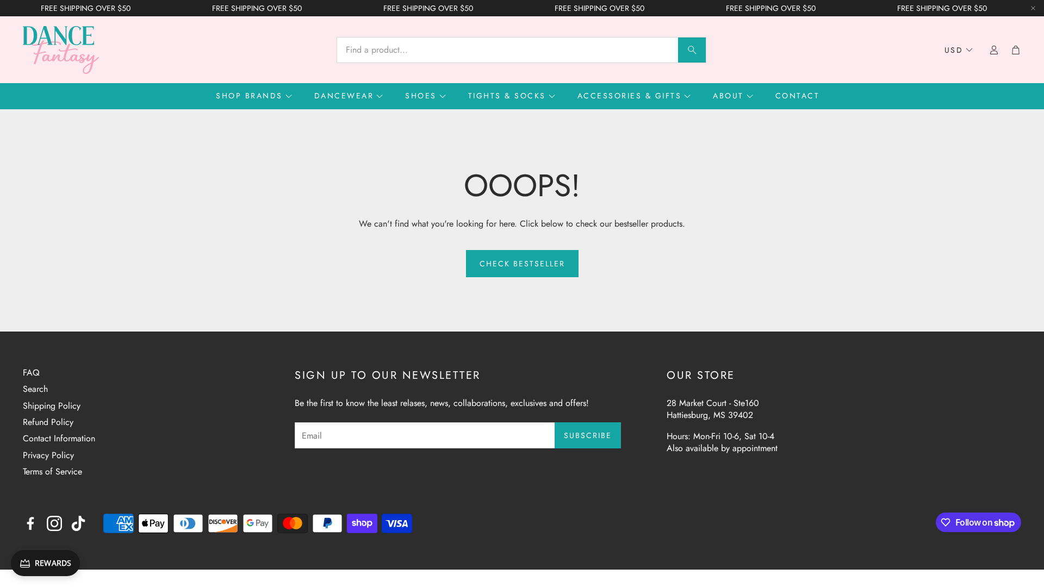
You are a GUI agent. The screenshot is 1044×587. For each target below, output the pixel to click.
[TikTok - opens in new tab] (78, 523)
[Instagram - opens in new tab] (54, 523)
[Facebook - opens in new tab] (30, 523)
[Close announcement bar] (1033, 8)
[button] (521, 50)
